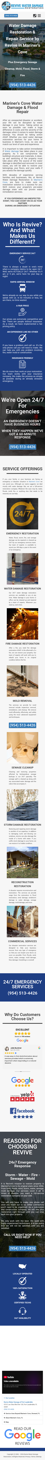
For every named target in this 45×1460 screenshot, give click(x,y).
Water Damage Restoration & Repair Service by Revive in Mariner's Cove (22, 38)
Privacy (27, 1456)
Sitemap (38, 1456)
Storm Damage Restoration (22, 824)
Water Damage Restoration (22, 588)
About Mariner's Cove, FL (14, 1418)
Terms (33, 1456)
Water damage (12, 151)
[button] (22, 1398)
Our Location (10, 1398)
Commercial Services (22, 941)
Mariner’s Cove (34, 482)
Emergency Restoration (22, 533)
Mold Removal (22, 700)
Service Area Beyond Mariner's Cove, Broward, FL (23, 1413)
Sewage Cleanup (22, 767)
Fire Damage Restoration (22, 643)
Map (7, 1422)
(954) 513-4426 (22, 993)
